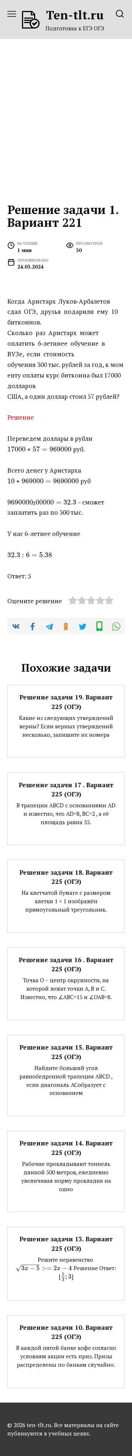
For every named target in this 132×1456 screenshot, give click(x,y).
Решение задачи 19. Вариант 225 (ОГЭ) (66, 702)
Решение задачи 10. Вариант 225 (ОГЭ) (66, 1332)
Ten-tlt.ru (75, 15)
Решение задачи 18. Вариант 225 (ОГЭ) (66, 877)
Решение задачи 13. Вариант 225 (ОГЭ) (66, 1244)
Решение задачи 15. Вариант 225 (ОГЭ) (66, 1052)
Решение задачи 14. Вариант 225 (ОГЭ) (66, 1148)
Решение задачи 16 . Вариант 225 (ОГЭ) (66, 964)
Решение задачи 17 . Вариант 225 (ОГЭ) (66, 789)
